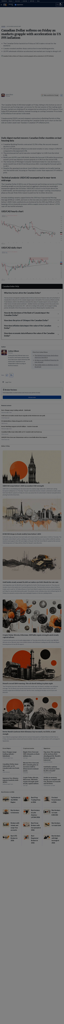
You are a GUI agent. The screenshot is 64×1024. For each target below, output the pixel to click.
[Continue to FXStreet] (60, 3)
